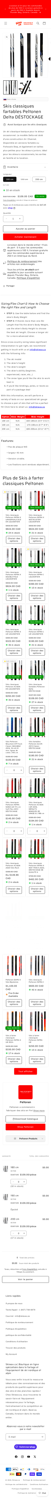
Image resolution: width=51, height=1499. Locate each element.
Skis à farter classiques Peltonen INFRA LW (35, 1038)
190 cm (26, 180)
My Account (11, 1354)
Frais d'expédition (9, 200)
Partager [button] (10, 286)
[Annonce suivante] (46, 9)
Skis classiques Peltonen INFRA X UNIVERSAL (13, 927)
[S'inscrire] (42, 1437)
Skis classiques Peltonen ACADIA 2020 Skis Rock (13, 865)
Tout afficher (25, 1071)
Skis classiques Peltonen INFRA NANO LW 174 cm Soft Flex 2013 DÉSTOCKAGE (13, 806)
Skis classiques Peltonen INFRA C (36, 981)
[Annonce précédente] (5, 9)
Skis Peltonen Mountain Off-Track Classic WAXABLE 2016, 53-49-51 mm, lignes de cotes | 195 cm (14, 747)
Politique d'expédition (28, 278)
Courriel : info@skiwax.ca (18, 1316)
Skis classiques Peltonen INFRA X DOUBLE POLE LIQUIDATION (13, 575)
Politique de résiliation (27, 1493)
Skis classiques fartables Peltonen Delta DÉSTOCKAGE (37, 687)
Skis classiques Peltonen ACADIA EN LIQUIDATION (13, 686)
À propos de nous (14, 1303)
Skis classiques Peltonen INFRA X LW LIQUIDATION (13, 631)
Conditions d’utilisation (39, 1484)
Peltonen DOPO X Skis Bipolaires (13, 981)
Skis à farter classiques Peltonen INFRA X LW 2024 (13, 1038)
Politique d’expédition (20, 1489)
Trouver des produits (16, 1348)
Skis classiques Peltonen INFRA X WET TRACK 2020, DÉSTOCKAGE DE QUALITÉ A (37, 867)
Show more (38, 1110)
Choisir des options (14, 539)
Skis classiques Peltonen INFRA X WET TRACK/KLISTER (36, 928)
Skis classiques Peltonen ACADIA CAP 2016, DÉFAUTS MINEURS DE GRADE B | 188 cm (36, 808)
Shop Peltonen (25, 1127)
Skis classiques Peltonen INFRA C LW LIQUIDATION (36, 631)
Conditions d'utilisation (17, 1341)
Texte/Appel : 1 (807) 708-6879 (20, 1309)
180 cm (9, 179)
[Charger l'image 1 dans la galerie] (10, 87)
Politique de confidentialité (16, 1484)
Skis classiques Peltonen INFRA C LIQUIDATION (36, 574)
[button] (6, 23)
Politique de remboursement (22, 261)
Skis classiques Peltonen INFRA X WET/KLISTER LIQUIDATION (36, 518)
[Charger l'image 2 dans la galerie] (25, 87)
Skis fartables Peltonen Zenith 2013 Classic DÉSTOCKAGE (35, 745)
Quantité (7, 213)
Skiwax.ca (16, 1480)
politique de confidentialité (18, 1335)
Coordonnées (37, 1489)
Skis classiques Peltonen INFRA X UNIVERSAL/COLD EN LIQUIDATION (13, 518)
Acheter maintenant (25, 237)
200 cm (39, 179)
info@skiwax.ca (38, 349)
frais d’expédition (29, 1269)
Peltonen (25, 1102)
